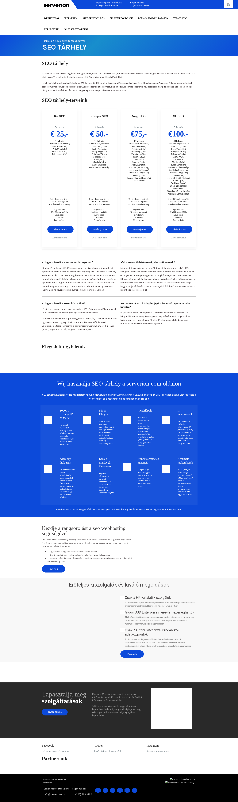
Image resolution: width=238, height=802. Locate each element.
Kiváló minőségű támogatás (105, 462)
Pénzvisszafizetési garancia (149, 460)
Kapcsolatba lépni (76, 29)
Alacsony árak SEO (65, 460)
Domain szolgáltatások (153, 18)
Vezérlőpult (145, 410)
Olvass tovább (55, 712)
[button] (139, 527)
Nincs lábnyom (104, 412)
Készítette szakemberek (185, 460)
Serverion (61, 779)
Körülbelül (51, 29)
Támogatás (180, 18)
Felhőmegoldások (121, 18)
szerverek (70, 18)
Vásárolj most (60, 229)
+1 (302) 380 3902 (139, 5)
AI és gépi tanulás (94, 18)
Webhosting (51, 18)
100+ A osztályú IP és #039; (66, 414)
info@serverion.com (107, 5)
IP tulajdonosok (185, 412)
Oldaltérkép (47, 783)
